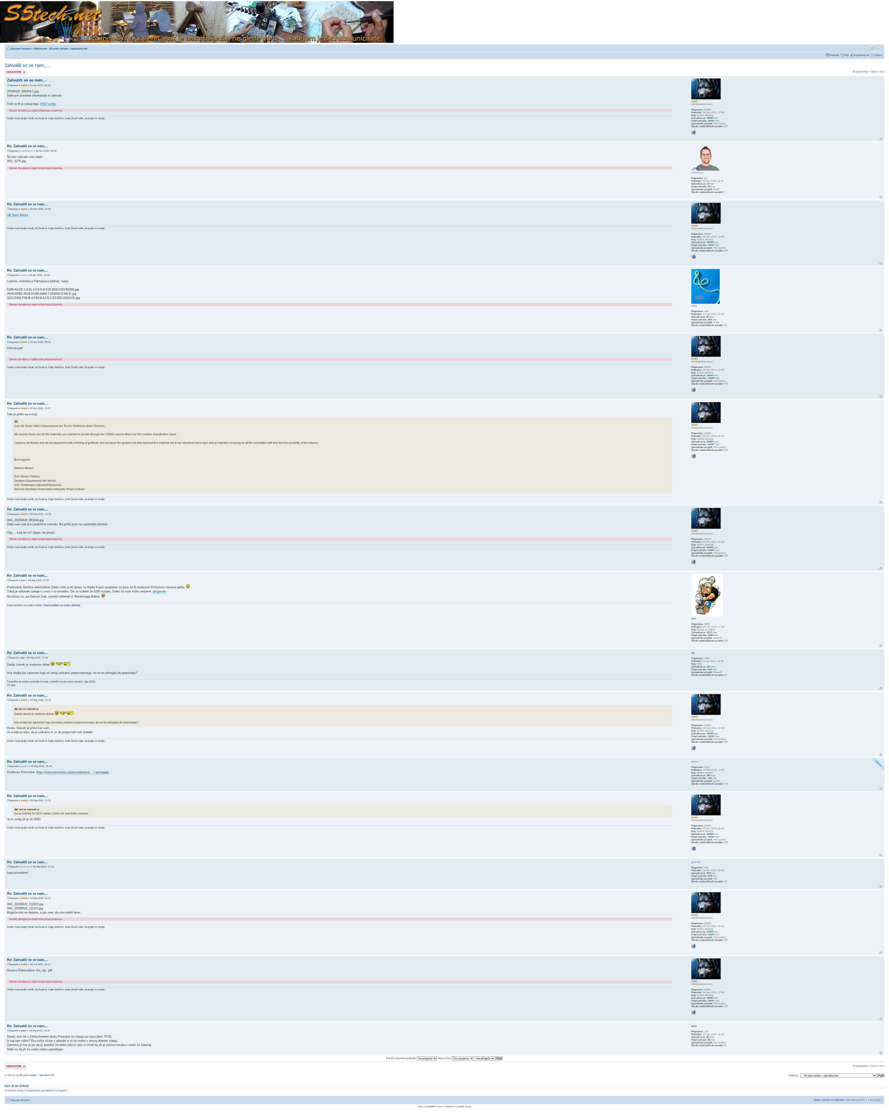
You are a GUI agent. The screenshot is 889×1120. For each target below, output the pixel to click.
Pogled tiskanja (871, 48)
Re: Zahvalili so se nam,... (27, 146)
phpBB (430, 1106)
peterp (24, 766)
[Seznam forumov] (197, 22)
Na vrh (881, 139)
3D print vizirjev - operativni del (68, 48)
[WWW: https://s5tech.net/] (693, 132)
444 (710, 669)
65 (708, 317)
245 (710, 778)
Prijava (878, 55)
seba (23, 275)
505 (709, 873)
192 (709, 666)
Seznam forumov (21, 48)
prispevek (159, 591)
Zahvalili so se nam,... (27, 65)
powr (23, 1030)
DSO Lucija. (48, 104)
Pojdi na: (793, 1075)
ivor (23, 580)
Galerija (834, 55)
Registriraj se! (861, 55)
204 (710, 319)
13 (708, 183)
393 (709, 775)
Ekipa (817, 1099)
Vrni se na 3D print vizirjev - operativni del (30, 1075)
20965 (710, 118)
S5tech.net (40, 48)
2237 (709, 632)
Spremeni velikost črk (878, 48)
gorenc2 (25, 866)
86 (709, 1040)
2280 (710, 635)
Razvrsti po (445, 1058)
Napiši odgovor (13, 70)
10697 (711, 120)
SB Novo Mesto (17, 215)
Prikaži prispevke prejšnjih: (401, 1058)
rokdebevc (27, 151)
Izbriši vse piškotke (834, 1099)
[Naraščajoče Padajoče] (489, 1058)
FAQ (846, 55)
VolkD (24, 85)
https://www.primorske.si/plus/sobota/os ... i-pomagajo (72, 772)
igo (22, 657)
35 (709, 186)
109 (710, 876)
